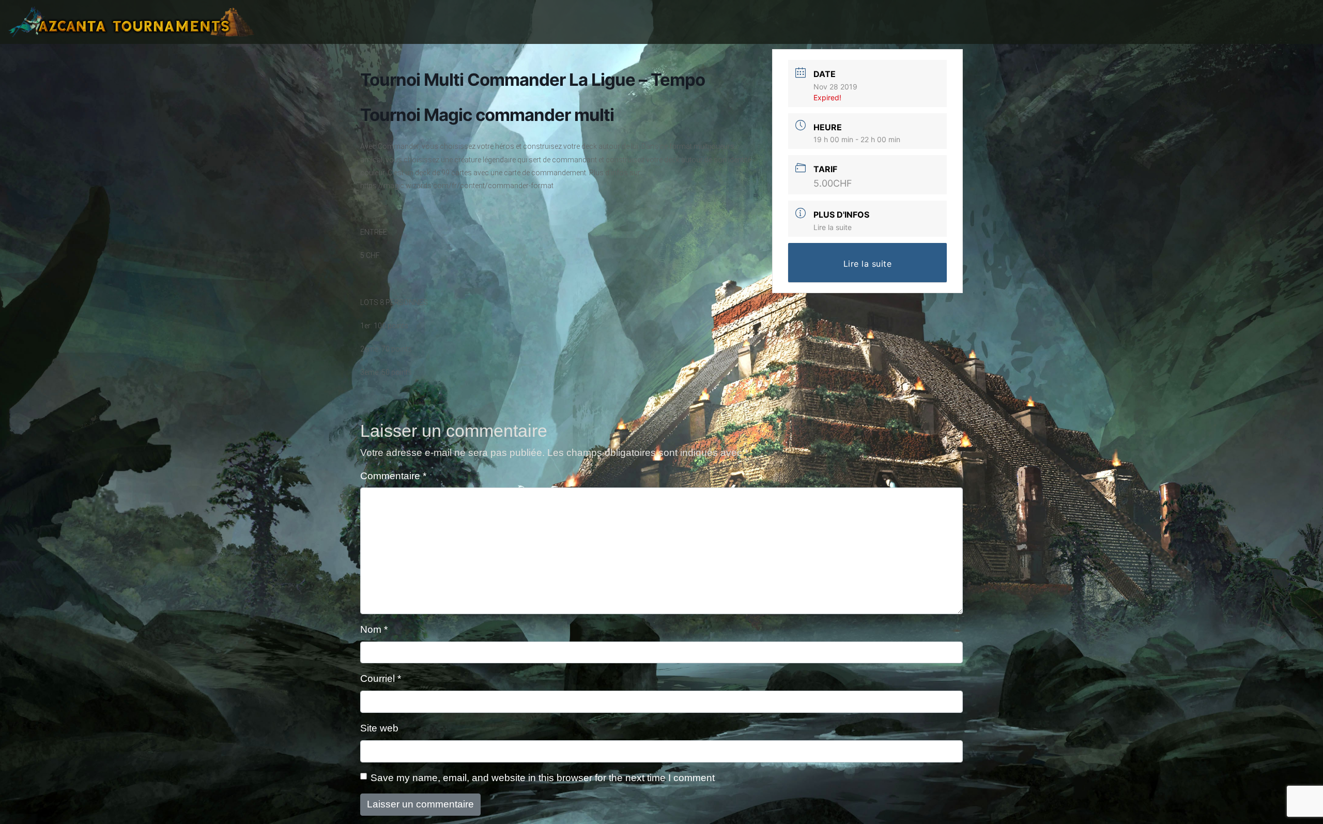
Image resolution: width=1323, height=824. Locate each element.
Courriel (380, 678)
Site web (379, 728)
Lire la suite (832, 227)
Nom (374, 629)
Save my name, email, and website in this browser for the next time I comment (543, 777)
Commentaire (393, 475)
